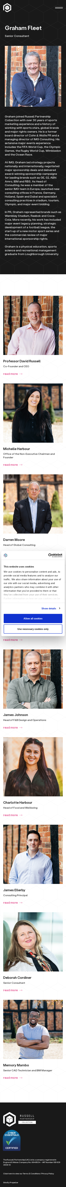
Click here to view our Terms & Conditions (21, 1173)
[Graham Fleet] (7, 7)
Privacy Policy (47, 1173)
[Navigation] (59, 8)
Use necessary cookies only (33, 628)
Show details (48, 608)
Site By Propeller (10, 1182)
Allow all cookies (33, 618)
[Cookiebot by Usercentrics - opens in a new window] (48, 555)
